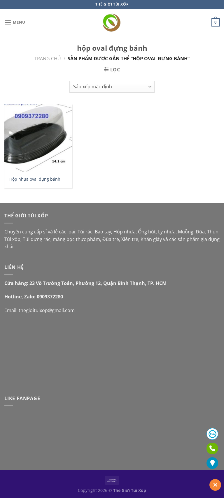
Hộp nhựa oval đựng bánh (34, 179)
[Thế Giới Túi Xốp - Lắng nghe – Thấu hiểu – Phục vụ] (112, 22)
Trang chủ (47, 58)
